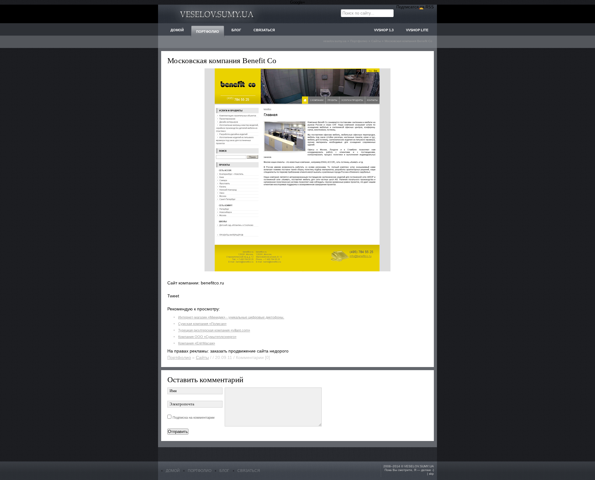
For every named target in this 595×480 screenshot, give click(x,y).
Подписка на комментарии (193, 417)
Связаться (248, 471)
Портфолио (179, 357)
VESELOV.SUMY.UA (419, 466)
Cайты (202, 357)
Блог (224, 471)
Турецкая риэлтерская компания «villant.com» (214, 330)
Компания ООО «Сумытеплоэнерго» (207, 337)
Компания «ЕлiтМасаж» (196, 343)
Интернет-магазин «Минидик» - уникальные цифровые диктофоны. (231, 317)
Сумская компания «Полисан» (202, 324)
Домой (173, 471)
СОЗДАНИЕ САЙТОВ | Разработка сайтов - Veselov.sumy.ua (216, 14)
